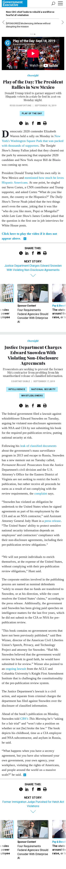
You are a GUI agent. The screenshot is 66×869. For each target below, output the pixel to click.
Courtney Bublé (20, 381)
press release (53, 521)
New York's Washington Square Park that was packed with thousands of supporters (32, 140)
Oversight (33, 75)
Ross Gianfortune (20, 105)
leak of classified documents (38, 446)
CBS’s (24, 718)
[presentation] (3, 304)
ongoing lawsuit (16, 668)
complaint (40, 493)
